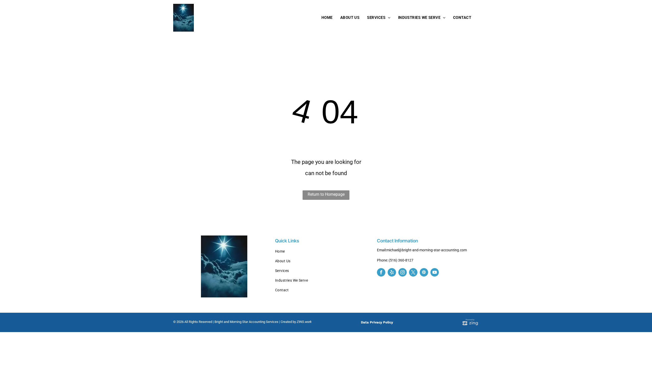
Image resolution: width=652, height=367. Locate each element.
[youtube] (434, 273)
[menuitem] (327, 17)
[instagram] (402, 273)
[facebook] (381, 273)
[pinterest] (424, 273)
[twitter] (413, 273)
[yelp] (392, 273)
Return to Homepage (326, 194)
